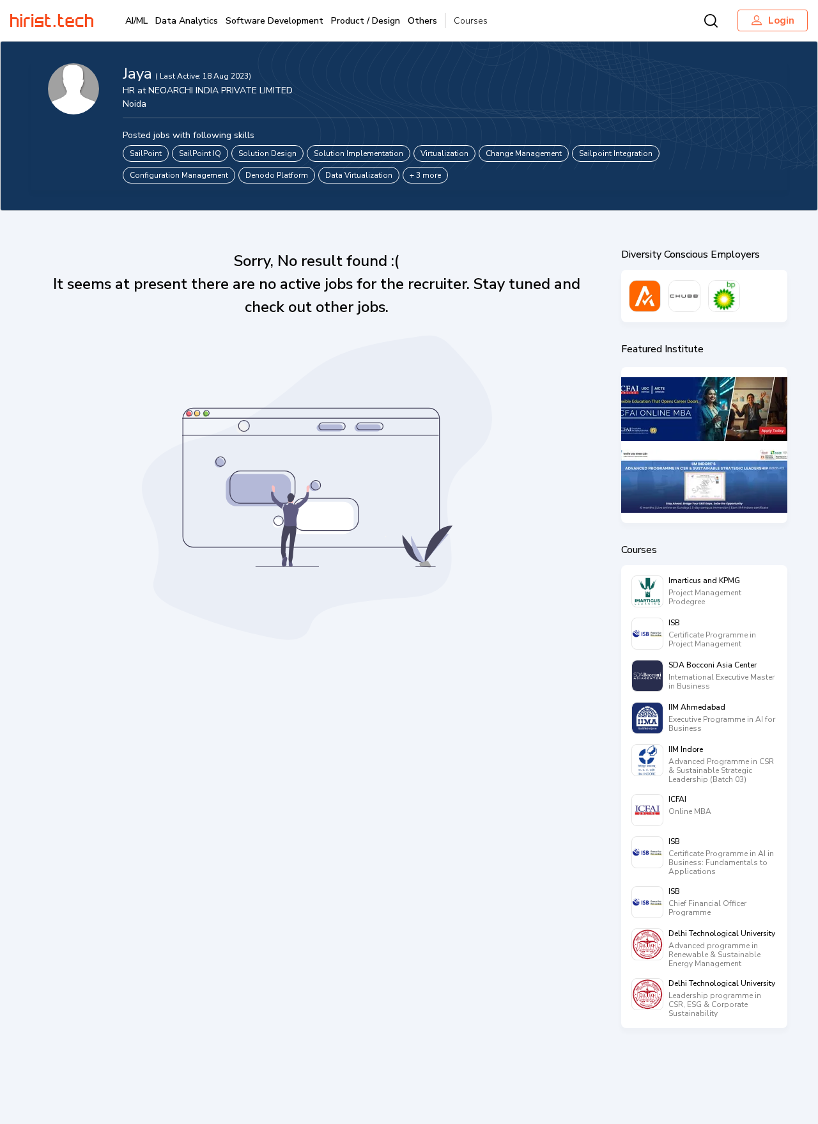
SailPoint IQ (200, 153)
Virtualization (444, 153)
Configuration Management (179, 175)
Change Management (524, 153)
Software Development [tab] (274, 21)
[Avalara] (645, 296)
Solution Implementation (358, 153)
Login (781, 20)
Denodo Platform (276, 175)
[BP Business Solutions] (724, 296)
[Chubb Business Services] (684, 296)
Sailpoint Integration (615, 153)
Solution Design (267, 153)
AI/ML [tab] (136, 21)
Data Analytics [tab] (186, 21)
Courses (471, 21)
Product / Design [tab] (365, 21)
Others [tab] (422, 21)
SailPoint (146, 153)
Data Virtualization (358, 175)
